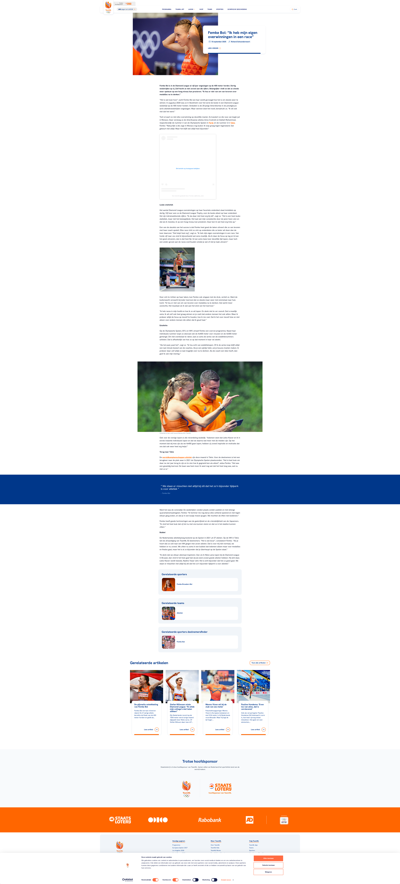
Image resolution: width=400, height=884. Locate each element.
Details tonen (226, 880)
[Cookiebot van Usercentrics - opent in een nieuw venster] (128, 879)
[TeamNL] (186, 788)
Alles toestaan (268, 858)
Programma (166, 9)
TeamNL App (179, 9)
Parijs (211, 123)
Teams (209, 9)
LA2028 (190, 9)
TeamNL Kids (215, 848)
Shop (201, 9)
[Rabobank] (209, 820)
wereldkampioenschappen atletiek (177, 457)
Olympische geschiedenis (237, 9)
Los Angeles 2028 (178, 850)
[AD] (249, 820)
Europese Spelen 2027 (180, 848)
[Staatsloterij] (120, 820)
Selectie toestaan (268, 865)
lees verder (213, 48)
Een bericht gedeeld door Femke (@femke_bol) (188, 196)
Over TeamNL (215, 845)
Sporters (219, 9)
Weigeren (268, 872)
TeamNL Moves (216, 850)
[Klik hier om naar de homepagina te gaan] (108, 7)
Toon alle (259, 663)
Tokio (232, 123)
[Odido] (158, 819)
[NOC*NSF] (284, 819)
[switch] (175, 879)
